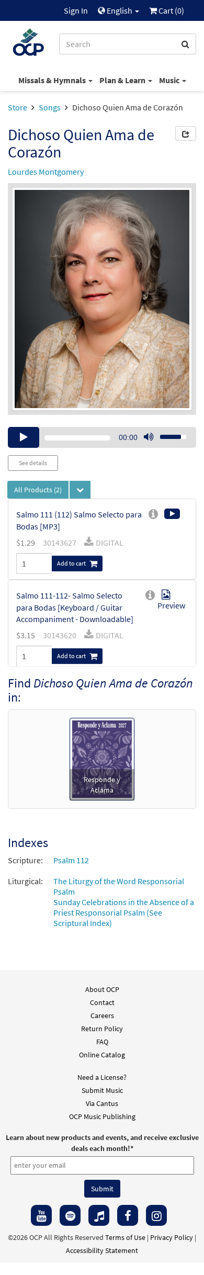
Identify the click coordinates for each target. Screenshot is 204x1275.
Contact (102, 1002)
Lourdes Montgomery (46, 171)
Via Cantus (102, 1103)
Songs (50, 107)
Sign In (76, 10)
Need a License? (102, 1077)
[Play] (23, 437)
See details (33, 463)
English (119, 10)
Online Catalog (102, 1054)
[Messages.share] (185, 133)
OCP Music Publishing (102, 1116)
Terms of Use (125, 1237)
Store (17, 107)
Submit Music (102, 1090)
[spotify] (70, 1215)
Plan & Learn (123, 80)
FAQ (102, 1041)
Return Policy (102, 1028)
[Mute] (148, 437)
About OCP (102, 989)
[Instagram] (156, 1215)
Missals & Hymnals (52, 80)
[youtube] (41, 1215)
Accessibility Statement (102, 1250)
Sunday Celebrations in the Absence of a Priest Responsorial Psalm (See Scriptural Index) (123, 912)
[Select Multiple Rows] (80, 490)
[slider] (167, 434)
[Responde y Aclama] (102, 758)
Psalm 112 (71, 860)
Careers (102, 1015)
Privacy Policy (171, 1237)
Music (170, 80)
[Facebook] (127, 1215)
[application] (102, 437)
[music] (98, 1215)
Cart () (170, 10)
